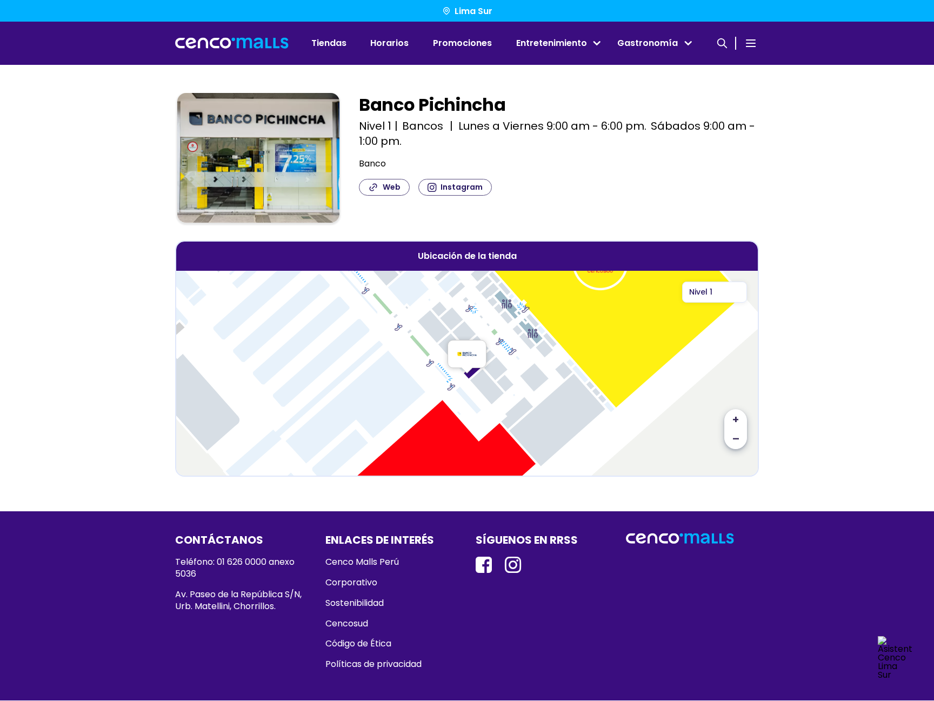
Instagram (462, 187)
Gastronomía (647, 43)
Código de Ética (358, 644)
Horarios (389, 43)
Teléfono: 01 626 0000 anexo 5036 (235, 568)
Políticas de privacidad (373, 664)
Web (392, 187)
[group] (258, 160)
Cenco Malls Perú (362, 562)
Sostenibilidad (354, 603)
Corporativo (351, 583)
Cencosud (346, 624)
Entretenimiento (551, 43)
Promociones (462, 43)
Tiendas (328, 43)
